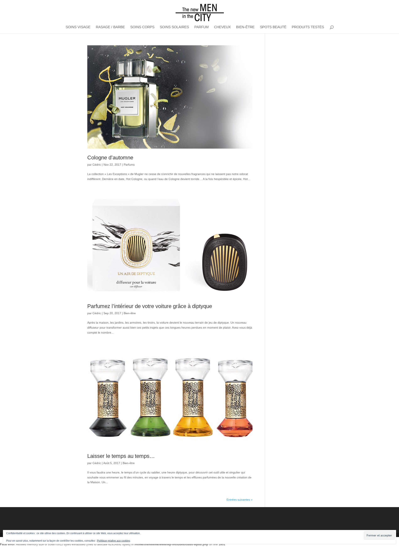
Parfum (201, 27)
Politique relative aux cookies (113, 540)
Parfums (129, 164)
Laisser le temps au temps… (121, 456)
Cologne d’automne (110, 157)
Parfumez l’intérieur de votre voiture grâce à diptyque (149, 306)
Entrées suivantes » (239, 499)
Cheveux (222, 27)
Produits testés (308, 27)
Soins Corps (142, 27)
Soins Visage (78, 27)
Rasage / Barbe (110, 27)
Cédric (96, 164)
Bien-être (245, 27)
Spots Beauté (273, 27)
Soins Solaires (174, 27)
